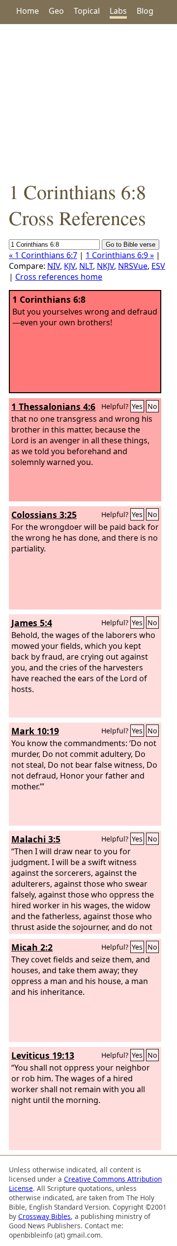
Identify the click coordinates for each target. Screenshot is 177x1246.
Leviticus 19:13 (42, 1055)
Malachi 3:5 (35, 839)
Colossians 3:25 (44, 515)
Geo (56, 10)
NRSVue (133, 266)
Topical (87, 10)
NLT (86, 266)
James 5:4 (31, 623)
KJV (69, 266)
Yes (137, 406)
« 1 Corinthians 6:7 (43, 255)
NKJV (105, 266)
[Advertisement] (88, 101)
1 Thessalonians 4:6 (53, 406)
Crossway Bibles (44, 1216)
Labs (118, 10)
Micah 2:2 (32, 947)
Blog (145, 10)
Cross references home (58, 276)
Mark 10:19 (35, 731)
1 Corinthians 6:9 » (120, 255)
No (152, 406)
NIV (53, 266)
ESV (158, 266)
